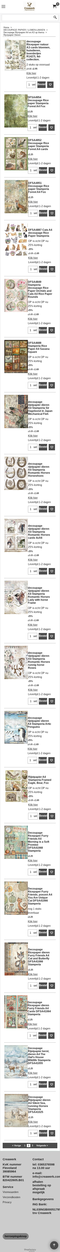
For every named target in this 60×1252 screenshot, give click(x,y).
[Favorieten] (50, 85)
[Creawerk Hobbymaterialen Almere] (29, 7)
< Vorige (16, 1145)
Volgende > (42, 1145)
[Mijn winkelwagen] (54, 6)
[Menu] (3, 7)
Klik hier (31, 73)
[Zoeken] (55, 18)
